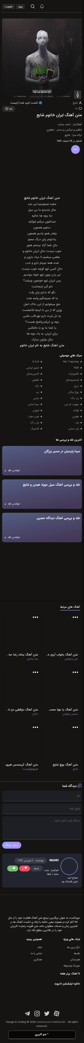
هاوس (75, 416)
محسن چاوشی (70, 714)
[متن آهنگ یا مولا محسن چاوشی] (62, 687)
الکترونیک (73, 374)
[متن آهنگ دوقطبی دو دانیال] (22, 687)
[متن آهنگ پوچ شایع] (62, 742)
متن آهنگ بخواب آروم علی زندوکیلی (62, 654)
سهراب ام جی (71, 404)
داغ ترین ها (73, 947)
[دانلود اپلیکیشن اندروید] (55, 997)
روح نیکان (73, 392)
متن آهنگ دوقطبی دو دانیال (22, 709)
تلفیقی (35, 380)
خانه (40, 947)
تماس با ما (36, 953)
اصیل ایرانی (32, 368)
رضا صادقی (32, 659)
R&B (76, 368)
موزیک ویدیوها (72, 966)
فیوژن (36, 410)
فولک (76, 410)
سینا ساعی (33, 404)
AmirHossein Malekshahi (51, 1022)
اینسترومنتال (72, 380)
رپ (76, 108)
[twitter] (47, 1016)
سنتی (36, 398)
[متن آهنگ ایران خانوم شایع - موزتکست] (71, 6)
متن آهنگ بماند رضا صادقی (22, 654)
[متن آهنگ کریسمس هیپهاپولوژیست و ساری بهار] (21, 742)
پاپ (77, 423)
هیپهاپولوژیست (30, 769)
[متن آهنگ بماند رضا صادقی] (22, 632)
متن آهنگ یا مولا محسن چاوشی (62, 709)
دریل (76, 386)
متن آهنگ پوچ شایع (65, 764)
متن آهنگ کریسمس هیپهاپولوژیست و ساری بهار (21, 764)
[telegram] (27, 1016)
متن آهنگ (57, 345)
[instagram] (37, 1016)
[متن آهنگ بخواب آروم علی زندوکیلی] (62, 632)
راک (37, 386)
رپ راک (75, 398)
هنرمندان (75, 960)
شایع (75, 103)
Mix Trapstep (71, 362)
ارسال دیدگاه (11, 845)
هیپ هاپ (33, 416)
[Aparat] (57, 1016)
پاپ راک (34, 423)
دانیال (35, 714)
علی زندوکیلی (71, 659)
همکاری (38, 960)
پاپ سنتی (73, 429)
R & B (36, 362)
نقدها (77, 953)
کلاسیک (35, 429)
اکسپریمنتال (33, 374)
